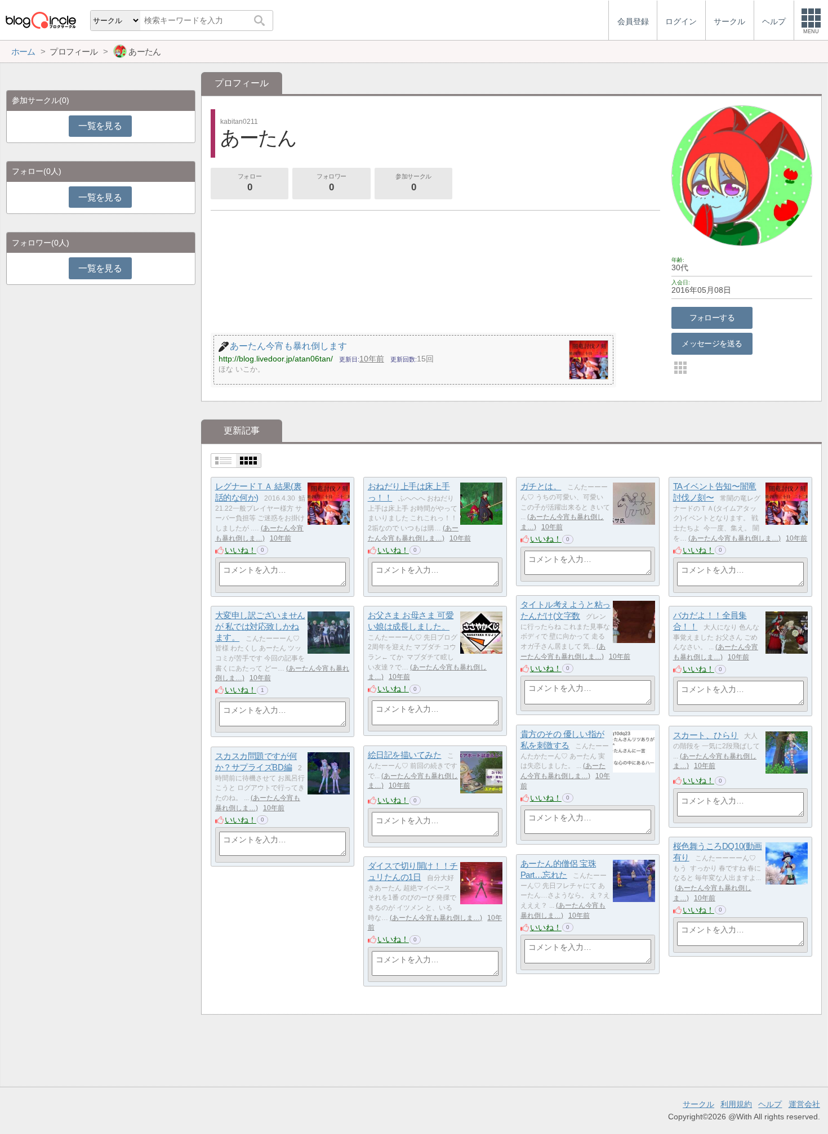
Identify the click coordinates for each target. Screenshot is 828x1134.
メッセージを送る (712, 343)
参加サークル (413, 183)
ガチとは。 (541, 486)
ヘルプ (770, 1104)
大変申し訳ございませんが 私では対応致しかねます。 (260, 626)
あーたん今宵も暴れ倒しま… (734, 538)
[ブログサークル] (40, 20)
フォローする (712, 317)
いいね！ (240, 550)
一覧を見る (100, 126)
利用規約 (736, 1104)
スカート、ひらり (705, 735)
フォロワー (331, 183)
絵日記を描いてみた (405, 755)
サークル (698, 1104)
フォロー (249, 183)
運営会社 (804, 1104)
